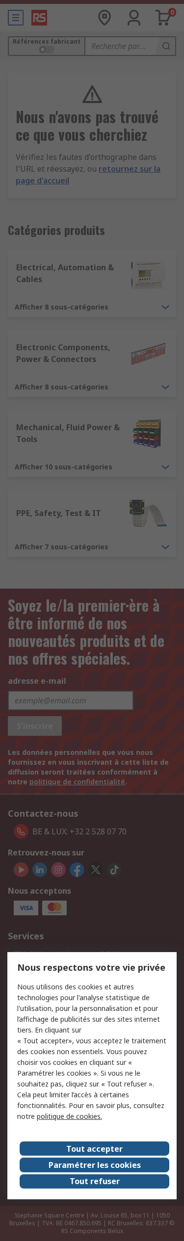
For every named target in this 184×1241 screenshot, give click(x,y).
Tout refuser (95, 1181)
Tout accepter (94, 1148)
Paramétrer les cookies (95, 1165)
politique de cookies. (69, 1116)
